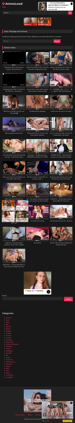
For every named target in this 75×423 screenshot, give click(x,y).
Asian (8, 322)
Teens (8, 373)
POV (7, 370)
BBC (7, 324)
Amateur (8, 318)
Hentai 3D (9, 359)
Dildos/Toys (9, 342)
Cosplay (8, 337)
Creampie (9, 340)
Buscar (4, 295)
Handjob (8, 353)
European (9, 346)
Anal (7, 320)
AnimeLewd (13, 4)
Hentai (8, 357)
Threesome (9, 375)
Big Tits (8, 326)
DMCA (30, 415)
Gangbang (9, 351)
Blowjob (8, 331)
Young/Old (9, 377)
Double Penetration (12, 344)
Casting (8, 333)
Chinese (8, 335)
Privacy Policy (20, 415)
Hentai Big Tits (10, 362)
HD (7, 355)
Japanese (9, 364)
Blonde (8, 329)
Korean (8, 366)
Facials (8, 348)
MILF (7, 368)
